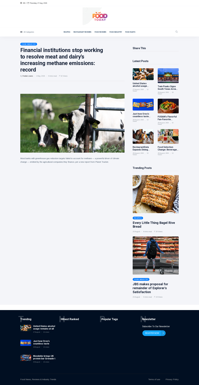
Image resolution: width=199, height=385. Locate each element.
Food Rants (130, 32)
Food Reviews (100, 32)
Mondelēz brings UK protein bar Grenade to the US (45, 358)
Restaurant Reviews (82, 32)
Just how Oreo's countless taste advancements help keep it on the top (43, 345)
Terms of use (154, 379)
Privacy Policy (172, 379)
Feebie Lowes (28, 76)
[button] (23, 3)
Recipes (67, 32)
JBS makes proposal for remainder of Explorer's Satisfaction (150, 288)
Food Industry (116, 32)
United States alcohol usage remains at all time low (44, 329)
